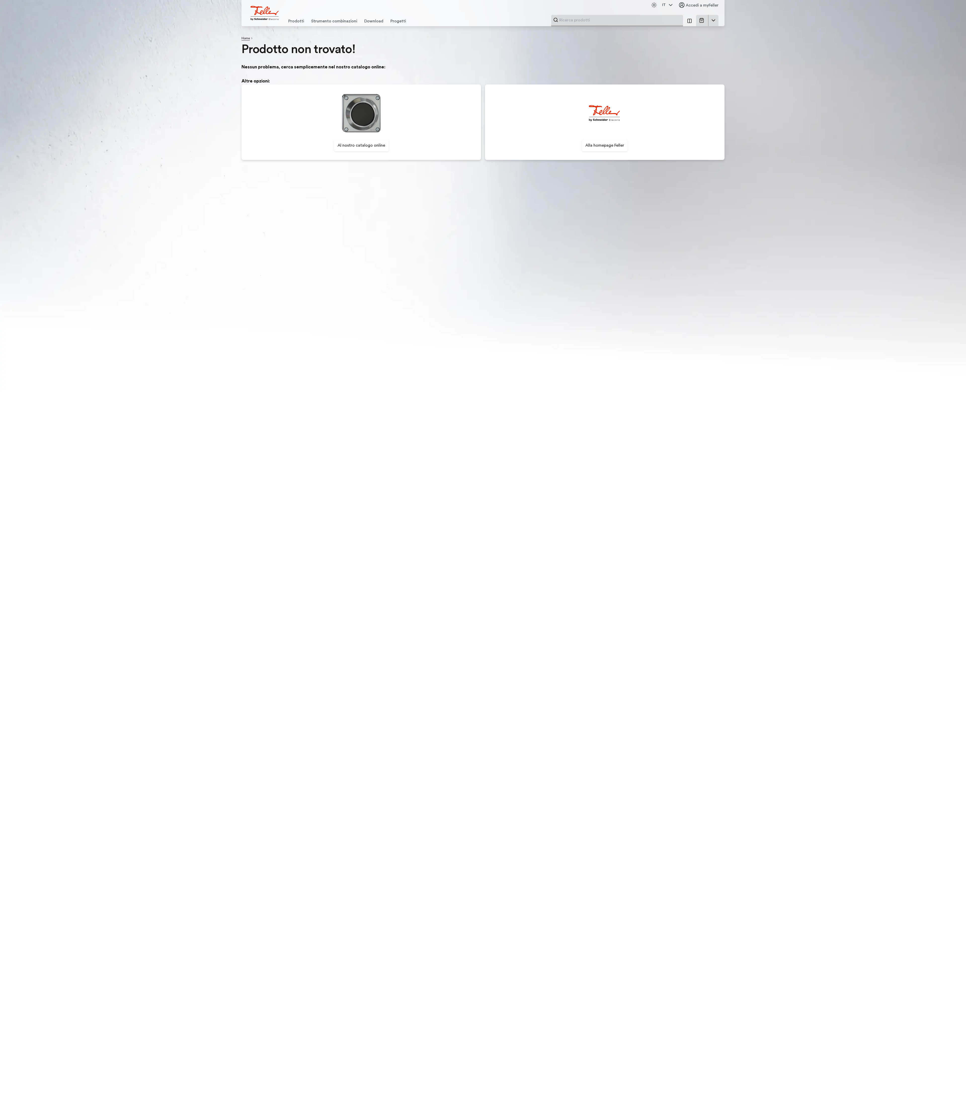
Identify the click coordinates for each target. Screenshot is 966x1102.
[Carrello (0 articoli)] (702, 20)
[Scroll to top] (951, 1088)
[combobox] (619, 20)
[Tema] (654, 5)
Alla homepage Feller (604, 145)
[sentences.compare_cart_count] (689, 20)
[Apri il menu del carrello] (713, 20)
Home (246, 38)
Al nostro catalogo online (361, 145)
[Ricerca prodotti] (555, 19)
